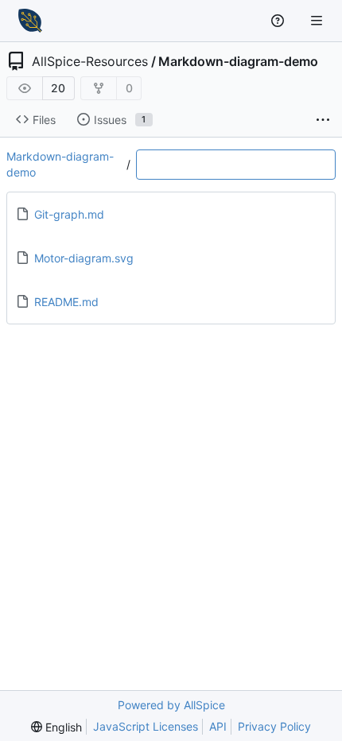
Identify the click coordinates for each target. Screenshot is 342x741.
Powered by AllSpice (171, 705)
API (218, 726)
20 (58, 88)
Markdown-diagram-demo (238, 61)
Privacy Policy (274, 726)
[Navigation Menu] (318, 20)
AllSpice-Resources (90, 61)
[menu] (56, 727)
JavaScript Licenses (145, 726)
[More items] (323, 120)
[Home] (30, 20)
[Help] (279, 21)
